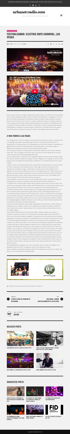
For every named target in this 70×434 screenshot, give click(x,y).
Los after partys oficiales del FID (53, 417)
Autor (11, 44)
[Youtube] (36, 5)
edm (22, 286)
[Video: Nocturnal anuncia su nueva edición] (32, 409)
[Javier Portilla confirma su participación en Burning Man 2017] (13, 391)
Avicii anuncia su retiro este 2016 (46, 370)
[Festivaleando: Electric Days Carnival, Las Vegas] (35, 59)
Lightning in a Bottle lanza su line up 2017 (19, 348)
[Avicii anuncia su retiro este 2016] (47, 360)
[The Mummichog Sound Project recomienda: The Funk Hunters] (13, 409)
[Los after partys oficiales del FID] (51, 409)
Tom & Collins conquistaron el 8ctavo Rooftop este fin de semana (47, 348)
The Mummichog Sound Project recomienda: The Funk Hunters (15, 417)
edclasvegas (18, 286)
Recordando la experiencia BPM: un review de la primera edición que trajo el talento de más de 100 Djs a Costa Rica (35, 2)
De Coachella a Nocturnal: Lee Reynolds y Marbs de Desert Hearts (34, 399)
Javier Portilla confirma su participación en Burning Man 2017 (15, 399)
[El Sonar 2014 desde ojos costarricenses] (51, 391)
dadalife (11, 286)
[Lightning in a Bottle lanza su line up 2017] (17, 338)
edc (14, 286)
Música (15, 31)
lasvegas (26, 286)
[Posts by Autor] (8, 44)
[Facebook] (30, 5)
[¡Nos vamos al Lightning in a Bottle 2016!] (17, 360)
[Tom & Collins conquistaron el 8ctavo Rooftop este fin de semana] (47, 338)
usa (42, 286)
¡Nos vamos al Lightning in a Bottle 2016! (19, 370)
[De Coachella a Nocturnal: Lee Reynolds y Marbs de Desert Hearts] (32, 391)
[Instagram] (33, 5)
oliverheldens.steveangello (34, 286)
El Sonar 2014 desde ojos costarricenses (53, 398)
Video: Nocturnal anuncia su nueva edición (34, 417)
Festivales (9, 31)
